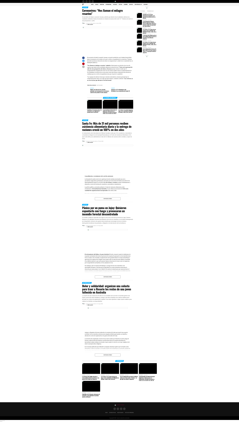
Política (120, 4)
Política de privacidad (129, 412)
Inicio (92, 4)
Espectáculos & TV (138, 4)
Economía (125, 4)
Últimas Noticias (112, 412)
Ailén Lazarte (90, 24)
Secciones (145, 4)
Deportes (131, 4)
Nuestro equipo (120, 412)
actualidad (99, 85)
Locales (96, 4)
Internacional (108, 4)
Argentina (102, 4)
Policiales (115, 4)
